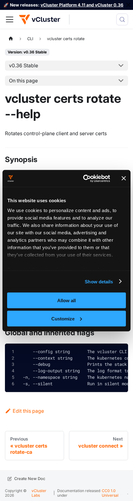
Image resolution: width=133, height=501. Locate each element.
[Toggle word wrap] (105, 352)
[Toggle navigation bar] (9, 19)
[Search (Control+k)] (122, 19)
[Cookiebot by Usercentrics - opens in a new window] (83, 178)
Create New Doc (29, 478)
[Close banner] (124, 178)
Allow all (66, 300)
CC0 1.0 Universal (110, 492)
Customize (63, 318)
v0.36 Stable (23, 65)
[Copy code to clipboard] (119, 353)
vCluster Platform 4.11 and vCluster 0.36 (82, 4)
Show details (99, 281)
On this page (23, 80)
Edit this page (28, 411)
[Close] (128, 5)
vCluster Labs (39, 492)
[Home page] (11, 38)
